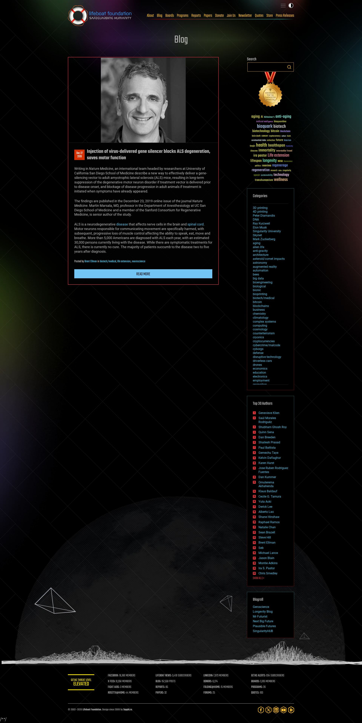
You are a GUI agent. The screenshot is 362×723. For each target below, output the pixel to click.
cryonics (258, 337)
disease (122, 224)
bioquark (264, 126)
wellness (281, 179)
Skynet (257, 235)
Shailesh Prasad (269, 442)
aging (255, 116)
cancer (265, 136)
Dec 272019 (79, 155)
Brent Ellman (90, 261)
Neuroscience (288, 162)
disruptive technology (267, 357)
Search (289, 67)
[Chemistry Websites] (270, 90)
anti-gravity (260, 251)
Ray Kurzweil (261, 223)
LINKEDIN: (208, 675)
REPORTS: (160, 687)
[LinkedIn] (276, 710)
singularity (287, 170)
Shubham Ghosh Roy (272, 427)
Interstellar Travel (284, 151)
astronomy (260, 263)
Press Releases (285, 15)
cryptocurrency (275, 136)
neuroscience (138, 261)
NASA (280, 161)
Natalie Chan (267, 527)
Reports (196, 15)
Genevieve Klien (268, 413)
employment (261, 380)
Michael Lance (268, 553)
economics (260, 368)
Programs (182, 15)
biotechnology (261, 131)
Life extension (278, 155)
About (150, 15)
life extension (124, 261)
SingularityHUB (263, 631)
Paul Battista (267, 447)
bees (256, 274)
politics (258, 166)
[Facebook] (261, 710)
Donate (219, 15)
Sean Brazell (266, 532)
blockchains (261, 306)
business (259, 310)
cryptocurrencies (264, 341)
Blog (159, 15)
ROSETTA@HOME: (116, 692)
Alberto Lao (266, 512)
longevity (270, 160)
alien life (258, 247)
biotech (279, 126)
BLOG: (158, 681)
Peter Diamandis (264, 215)
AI (262, 117)
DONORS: (207, 681)
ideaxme (254, 151)
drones (257, 365)
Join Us (231, 15)
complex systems (264, 321)
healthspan (276, 145)
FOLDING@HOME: (211, 687)
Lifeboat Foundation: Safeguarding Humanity (100, 15)
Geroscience (261, 607)
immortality (266, 150)
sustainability (267, 175)
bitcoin (275, 131)
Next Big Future (263, 621)
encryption (260, 384)
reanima (266, 165)
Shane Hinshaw (268, 517)
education (259, 372)
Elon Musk (260, 227)
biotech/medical (108, 261)
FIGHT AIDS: (114, 687)
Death (289, 136)
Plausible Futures (264, 626)
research (274, 170)
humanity (289, 146)
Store (269, 15)
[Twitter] (268, 710)
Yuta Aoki (264, 501)
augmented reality (265, 266)
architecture (260, 255)
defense (258, 353)
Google (252, 146)
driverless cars (262, 361)
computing (260, 325)
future (279, 140)
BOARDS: (255, 681)
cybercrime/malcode (266, 345)
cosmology (260, 329)
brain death (256, 136)
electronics (260, 376)
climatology (260, 317)
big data (258, 278)
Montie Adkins (268, 563)
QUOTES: (255, 692)
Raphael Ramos (269, 522)
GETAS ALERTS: (258, 675)
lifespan (256, 161)
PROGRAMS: (257, 687)
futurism (287, 140)
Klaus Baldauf (267, 491)
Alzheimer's (269, 117)
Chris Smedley (268, 573)
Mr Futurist (260, 616)
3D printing (260, 208)
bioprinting (260, 294)
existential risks (259, 140)
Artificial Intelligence (264, 122)
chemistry (259, 313)
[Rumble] (291, 710)
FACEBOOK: (113, 675)
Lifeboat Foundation (92, 710)
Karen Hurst (266, 463)
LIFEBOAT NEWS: (164, 675)
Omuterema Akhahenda (266, 484)
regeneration (261, 170)
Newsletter (245, 15)
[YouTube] (284, 710)
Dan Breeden (266, 437)
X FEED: (111, 681)
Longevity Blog (263, 611)
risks (280, 170)
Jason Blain (266, 558)
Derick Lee (265, 506)
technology (281, 175)
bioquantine (280, 121)
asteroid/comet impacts (269, 259)
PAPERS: (160, 692)
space (257, 175)
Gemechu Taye (268, 453)
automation (260, 270)
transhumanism (264, 180)
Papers (208, 15)
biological (259, 286)
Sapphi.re (127, 710)
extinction (271, 140)
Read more (143, 274)
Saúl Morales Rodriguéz (267, 420)
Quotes (259, 15)
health (261, 145)
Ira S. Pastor (266, 568)
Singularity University (267, 231)
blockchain (285, 131)
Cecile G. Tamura (269, 496)
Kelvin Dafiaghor (269, 458)
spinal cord (195, 224)
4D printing (260, 211)
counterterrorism (264, 333)
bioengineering (262, 282)
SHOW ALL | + (258, 578)
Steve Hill (264, 537)
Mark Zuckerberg (264, 239)
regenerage (280, 165)
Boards (169, 15)
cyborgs (258, 349)
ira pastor (260, 155)
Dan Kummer (267, 477)
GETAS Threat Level (81, 683)
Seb (261, 548)
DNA (256, 219)
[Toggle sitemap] (283, 5)
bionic (257, 290)
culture (283, 136)
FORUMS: (207, 692)
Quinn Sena (266, 432)
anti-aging (283, 116)
